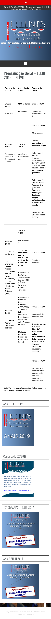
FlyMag (19, 614)
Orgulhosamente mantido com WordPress (22, 612)
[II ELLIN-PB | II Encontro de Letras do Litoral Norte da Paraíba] (25, 35)
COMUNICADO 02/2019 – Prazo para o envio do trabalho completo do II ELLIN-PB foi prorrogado (27, 8)
